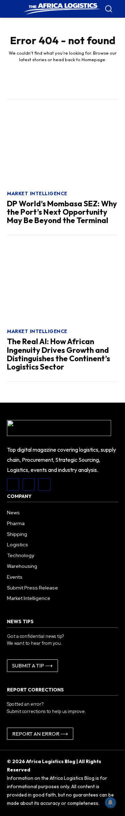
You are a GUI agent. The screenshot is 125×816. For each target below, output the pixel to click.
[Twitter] (44, 484)
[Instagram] (29, 484)
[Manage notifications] (110, 802)
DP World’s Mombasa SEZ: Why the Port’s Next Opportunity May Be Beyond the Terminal (62, 212)
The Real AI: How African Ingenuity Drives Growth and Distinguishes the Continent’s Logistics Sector (58, 354)
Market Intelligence (37, 193)
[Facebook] (13, 484)
